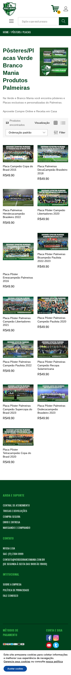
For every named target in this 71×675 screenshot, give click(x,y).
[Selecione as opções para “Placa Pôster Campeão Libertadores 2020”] (52, 204)
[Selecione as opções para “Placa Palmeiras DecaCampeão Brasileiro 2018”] (52, 160)
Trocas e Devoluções (15, 511)
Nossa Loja (9, 548)
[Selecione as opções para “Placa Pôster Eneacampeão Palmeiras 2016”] (17, 268)
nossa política (54, 661)
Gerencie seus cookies (17, 661)
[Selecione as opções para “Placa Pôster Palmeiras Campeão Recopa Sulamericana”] (52, 355)
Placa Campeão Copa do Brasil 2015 (18, 168)
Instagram (56, 638)
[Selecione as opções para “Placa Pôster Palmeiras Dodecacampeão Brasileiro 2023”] (52, 399)
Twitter (56, 645)
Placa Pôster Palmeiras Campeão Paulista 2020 (51, 319)
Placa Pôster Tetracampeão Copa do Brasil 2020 (17, 453)
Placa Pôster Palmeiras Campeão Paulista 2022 (17, 363)
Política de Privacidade (16, 590)
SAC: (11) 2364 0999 (13, 554)
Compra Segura (11, 516)
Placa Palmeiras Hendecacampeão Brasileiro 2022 (14, 214)
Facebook (49, 638)
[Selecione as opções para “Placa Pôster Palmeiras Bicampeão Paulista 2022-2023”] (52, 248)
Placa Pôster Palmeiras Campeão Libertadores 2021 (17, 321)
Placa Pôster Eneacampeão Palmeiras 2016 (18, 278)
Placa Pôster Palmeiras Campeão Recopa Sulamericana (51, 365)
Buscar (63, 21)
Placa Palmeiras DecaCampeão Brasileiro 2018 (52, 170)
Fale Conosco (10, 595)
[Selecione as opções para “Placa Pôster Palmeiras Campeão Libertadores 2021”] (17, 311)
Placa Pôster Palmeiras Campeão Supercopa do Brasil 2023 (17, 409)
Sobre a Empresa (12, 584)
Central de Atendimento (16, 505)
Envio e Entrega (11, 522)
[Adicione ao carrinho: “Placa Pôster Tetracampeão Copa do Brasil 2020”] (17, 443)
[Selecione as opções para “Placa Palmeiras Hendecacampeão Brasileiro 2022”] (17, 204)
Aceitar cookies (15, 668)
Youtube (49, 645)
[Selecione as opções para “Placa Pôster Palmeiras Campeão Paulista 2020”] (52, 311)
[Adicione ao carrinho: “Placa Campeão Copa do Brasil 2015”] (17, 160)
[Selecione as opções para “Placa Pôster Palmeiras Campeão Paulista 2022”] (17, 355)
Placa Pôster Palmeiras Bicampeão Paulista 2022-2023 (51, 257)
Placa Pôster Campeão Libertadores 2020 (51, 212)
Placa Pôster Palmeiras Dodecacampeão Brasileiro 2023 (51, 409)
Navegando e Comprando (16, 528)
